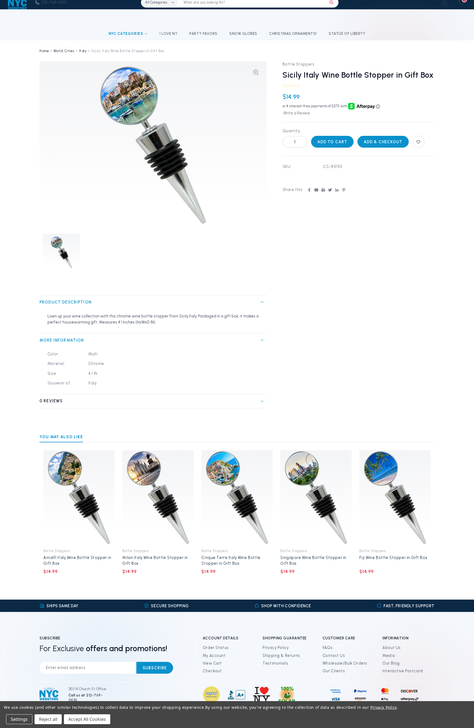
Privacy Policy (276, 647)
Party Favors (203, 33)
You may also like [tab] (61, 436)
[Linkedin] (337, 190)
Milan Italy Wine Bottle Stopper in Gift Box (155, 560)
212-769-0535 (54, 2)
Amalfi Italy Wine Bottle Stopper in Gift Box (77, 560)
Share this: (293, 189)
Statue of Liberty (347, 33)
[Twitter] (330, 190)
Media (388, 655)
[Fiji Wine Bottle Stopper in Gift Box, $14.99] (395, 497)
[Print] (323, 190)
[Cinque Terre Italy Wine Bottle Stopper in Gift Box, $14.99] (237, 497)
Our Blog (391, 663)
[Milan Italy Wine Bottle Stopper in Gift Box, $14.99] (158, 497)
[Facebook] (309, 190)
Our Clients (334, 670)
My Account (214, 655)
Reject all (48, 719)
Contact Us (334, 655)
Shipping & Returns (281, 655)
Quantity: (292, 130)
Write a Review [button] (296, 113)
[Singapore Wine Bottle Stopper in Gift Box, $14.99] (316, 497)
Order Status (216, 647)
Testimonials (275, 663)
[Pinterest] (344, 190)
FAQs (327, 647)
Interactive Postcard (402, 670)
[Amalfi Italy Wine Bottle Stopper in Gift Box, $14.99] (79, 497)
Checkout (212, 670)
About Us (391, 647)
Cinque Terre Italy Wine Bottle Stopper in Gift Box (230, 560)
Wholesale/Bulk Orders (345, 663)
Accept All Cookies (87, 719)
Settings (19, 719)
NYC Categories (126, 33)
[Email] (316, 190)
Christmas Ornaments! (293, 33)
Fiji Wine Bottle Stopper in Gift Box (393, 557)
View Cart (212, 663)
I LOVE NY (168, 33)
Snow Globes (243, 33)
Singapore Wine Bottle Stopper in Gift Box (313, 560)
